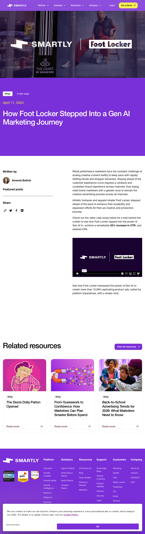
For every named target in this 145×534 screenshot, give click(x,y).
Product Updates (100, 485)
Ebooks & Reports (83, 483)
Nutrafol (116, 501)
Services (47, 502)
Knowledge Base (102, 469)
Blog (81, 473)
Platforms (47, 497)
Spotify (116, 473)
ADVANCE (135, 477)
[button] (43, 5)
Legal (99, 500)
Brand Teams (67, 480)
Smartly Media (49, 480)
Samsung (117, 468)
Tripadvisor (118, 487)
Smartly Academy (101, 477)
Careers (134, 473)
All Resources (85, 468)
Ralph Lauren (119, 482)
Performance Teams (67, 474)
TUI (114, 491)
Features (47, 493)
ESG (133, 482)
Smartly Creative (47, 474)
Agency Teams (67, 468)
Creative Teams (65, 486)
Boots (115, 496)
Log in (112, 5)
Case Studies (85, 477)
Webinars (83, 490)
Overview (47, 468)
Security (100, 495)
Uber (115, 477)
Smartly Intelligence (48, 486)
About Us (135, 468)
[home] (16, 5)
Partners (100, 491)
